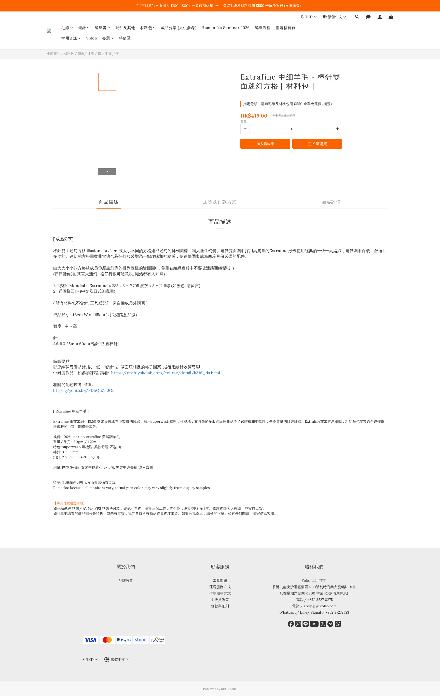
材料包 (146, 27)
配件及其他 (125, 27)
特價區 (125, 38)
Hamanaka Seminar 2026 (225, 27)
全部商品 (53, 53)
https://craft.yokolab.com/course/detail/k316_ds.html (165, 372)
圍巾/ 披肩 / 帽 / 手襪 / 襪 (98, 53)
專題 (106, 38)
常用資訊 (69, 38)
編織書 (101, 27)
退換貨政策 (220, 599)
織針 (82, 27)
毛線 (65, 27)
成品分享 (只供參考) (179, 27)
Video (91, 38)
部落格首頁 (286, 27)
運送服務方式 (220, 587)
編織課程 (263, 27)
